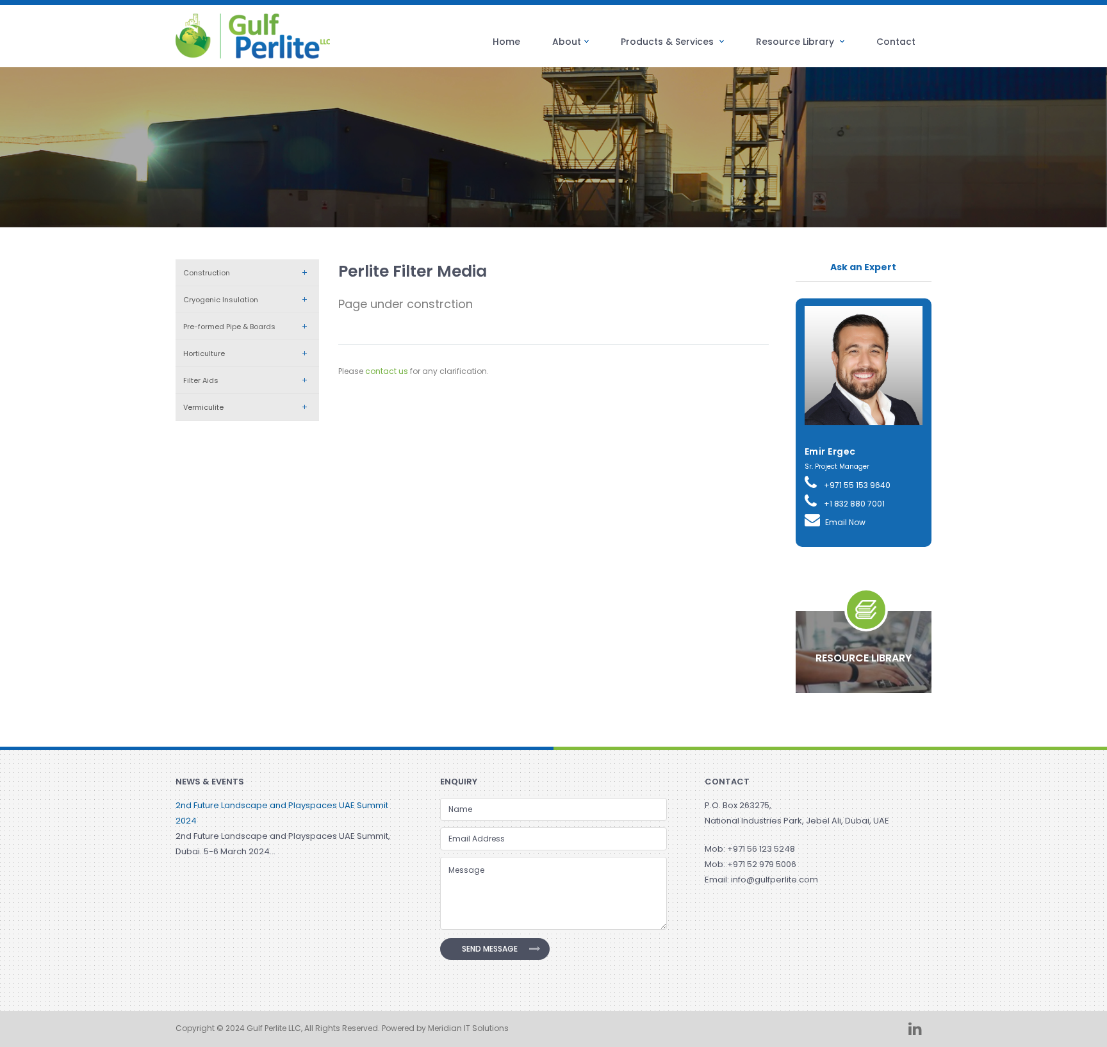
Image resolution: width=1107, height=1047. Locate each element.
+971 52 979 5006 (761, 864)
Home (506, 41)
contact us (386, 371)
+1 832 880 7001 (853, 503)
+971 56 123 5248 (761, 849)
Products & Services (668, 41)
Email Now (845, 522)
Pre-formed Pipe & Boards (229, 326)
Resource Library (796, 41)
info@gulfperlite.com (774, 879)
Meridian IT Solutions (468, 1028)
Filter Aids (200, 380)
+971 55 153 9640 (856, 485)
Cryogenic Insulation (220, 300)
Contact (895, 41)
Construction (206, 273)
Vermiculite (203, 407)
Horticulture (204, 353)
